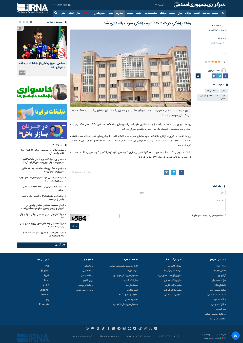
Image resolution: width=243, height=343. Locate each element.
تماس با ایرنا (220, 271)
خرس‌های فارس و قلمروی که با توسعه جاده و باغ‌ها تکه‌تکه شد (43, 234)
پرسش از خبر (132, 285)
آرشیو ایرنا (221, 276)
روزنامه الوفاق (87, 276)
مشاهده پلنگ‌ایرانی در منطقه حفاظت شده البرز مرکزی (43, 188)
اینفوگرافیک (132, 290)
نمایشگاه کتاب (131, 280)
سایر (63, 13)
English (44, 271)
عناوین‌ (215, 13)
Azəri (46, 280)
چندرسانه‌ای (99, 13)
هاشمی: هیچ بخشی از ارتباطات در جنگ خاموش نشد (42, 65)
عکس (110, 13)
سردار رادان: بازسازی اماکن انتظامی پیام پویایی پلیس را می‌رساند (43, 197)
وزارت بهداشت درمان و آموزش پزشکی (213, 97)
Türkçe (45, 285)
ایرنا (199, 5)
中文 (47, 266)
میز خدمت (221, 309)
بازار (78, 13)
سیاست (206, 13)
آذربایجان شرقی (216, 43)
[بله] (134, 328)
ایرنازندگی (88, 266)
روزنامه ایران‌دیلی (85, 285)
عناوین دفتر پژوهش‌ (172, 290)
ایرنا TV (86, 13)
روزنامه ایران (87, 271)
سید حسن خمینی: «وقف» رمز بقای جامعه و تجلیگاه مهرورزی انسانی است (40, 179)
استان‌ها (119, 13)
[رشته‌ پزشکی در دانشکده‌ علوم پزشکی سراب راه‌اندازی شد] (130, 68)
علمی (138, 13)
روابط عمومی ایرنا (218, 290)
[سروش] (119, 328)
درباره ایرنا (221, 266)
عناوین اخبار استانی (173, 280)
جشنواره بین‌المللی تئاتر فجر (125, 305)
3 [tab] (24, 22)
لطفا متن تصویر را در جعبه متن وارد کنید (207, 215)
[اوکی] (98, 328)
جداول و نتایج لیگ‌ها (128, 295)
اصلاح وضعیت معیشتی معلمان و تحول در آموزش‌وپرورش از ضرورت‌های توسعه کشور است (42, 207)
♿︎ (235, 335)
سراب (224, 90)
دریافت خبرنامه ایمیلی (215, 314)
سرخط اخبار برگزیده (173, 271)
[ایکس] (150, 328)
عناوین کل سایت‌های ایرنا (170, 276)
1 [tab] (31, 22)
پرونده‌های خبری (174, 266)
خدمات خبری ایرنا (217, 319)
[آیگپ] (129, 328)
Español (44, 290)
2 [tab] (27, 22)
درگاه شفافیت (219, 300)
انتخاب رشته (212, 90)
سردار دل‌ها (132, 271)
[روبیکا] (145, 328)
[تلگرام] (156, 328)
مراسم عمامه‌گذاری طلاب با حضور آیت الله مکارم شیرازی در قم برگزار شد (43, 170)
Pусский (44, 295)
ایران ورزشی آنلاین (84, 290)
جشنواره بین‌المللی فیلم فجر (125, 276)
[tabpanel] (42, 51)
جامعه (172, 13)
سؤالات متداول (219, 280)
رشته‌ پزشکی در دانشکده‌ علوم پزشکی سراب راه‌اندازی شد (147, 23)
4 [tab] (20, 22)
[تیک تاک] (103, 328)
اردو (47, 300)
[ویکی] (92, 328)
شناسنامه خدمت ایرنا (216, 295)
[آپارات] (140, 328)
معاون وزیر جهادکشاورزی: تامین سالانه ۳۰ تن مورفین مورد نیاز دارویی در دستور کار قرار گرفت (43, 161)
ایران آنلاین (88, 280)
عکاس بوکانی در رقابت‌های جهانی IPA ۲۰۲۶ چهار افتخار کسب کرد (42, 151)
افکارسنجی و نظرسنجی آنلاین (124, 266)
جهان (180, 13)
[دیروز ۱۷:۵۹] (42, 42)
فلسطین (130, 13)
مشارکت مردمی (218, 305)
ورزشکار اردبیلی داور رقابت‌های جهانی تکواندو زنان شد (42, 216)
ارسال (74, 226)
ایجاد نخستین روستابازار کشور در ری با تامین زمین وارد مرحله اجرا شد (42, 225)
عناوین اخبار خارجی (173, 285)
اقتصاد (197, 13)
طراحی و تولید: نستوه (212, 338)
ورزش (188, 13)
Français (44, 305)
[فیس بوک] (108, 328)
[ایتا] (124, 328)
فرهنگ (163, 13)
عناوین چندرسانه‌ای (173, 295)
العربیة (46, 276)
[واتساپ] (87, 328)
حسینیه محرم (131, 300)
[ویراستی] (113, 328)
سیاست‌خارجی (150, 13)
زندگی (71, 13)
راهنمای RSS (219, 285)
